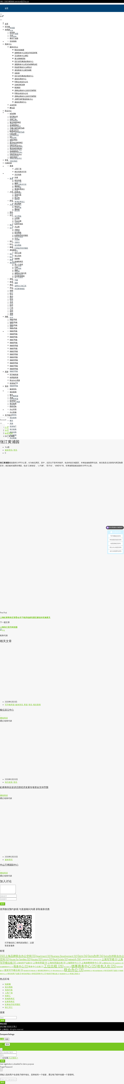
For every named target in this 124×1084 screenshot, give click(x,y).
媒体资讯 (13, 415)
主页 (7, 427)
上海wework (97, 960)
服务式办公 (14, 47)
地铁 (6, 331)
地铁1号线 (13, 319)
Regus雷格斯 (19, 50)
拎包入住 (106, 966)
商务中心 (8, 44)
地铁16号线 (14, 363)
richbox (17, 87)
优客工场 (13, 119)
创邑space (13, 161)
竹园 (16, 280)
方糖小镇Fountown (17, 128)
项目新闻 (13, 418)
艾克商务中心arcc (21, 56)
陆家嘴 (17, 259)
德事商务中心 (84, 966)
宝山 (11, 287)
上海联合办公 (108, 963)
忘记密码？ (13, 1058)
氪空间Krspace (15, 122)
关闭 (6, 1039)
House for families (20, 959)
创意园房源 (14, 399)
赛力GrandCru (20, 58)
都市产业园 (14, 38)
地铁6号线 (13, 337)
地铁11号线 (13, 348)
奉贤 (11, 282)
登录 (2, 1061)
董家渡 (17, 186)
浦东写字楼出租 (13, 970)
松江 (11, 293)
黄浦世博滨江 (20, 202)
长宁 (11, 228)
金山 (11, 296)
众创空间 (13, 105)
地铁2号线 (13, 322)
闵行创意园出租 (98, 970)
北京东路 (18, 174)
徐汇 (11, 254)
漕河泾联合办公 (58, 970)
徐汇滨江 (9, 1007)
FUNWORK (13, 138)
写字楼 (7, 15)
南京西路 (18, 216)
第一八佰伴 (19, 264)
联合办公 (8, 111)
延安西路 (18, 245)
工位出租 (53, 966)
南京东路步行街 (20, 184)
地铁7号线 (13, 340)
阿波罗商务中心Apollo (23, 67)
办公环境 (13, 409)
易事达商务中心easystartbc (25, 90)
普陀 (11, 279)
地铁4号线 (13, 328)
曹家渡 (17, 209)
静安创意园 (27, 974)
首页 (6, 8)
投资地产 (13, 426)
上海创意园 (40, 962)
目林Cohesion (20, 85)
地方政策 (13, 429)
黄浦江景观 (75, 974)
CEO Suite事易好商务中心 (24, 61)
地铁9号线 (13, 343)
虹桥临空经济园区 (21, 248)
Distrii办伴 (95, 956)
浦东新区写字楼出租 (30, 970)
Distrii (82, 956)
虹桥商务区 (88, 970)
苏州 (11, 299)
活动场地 (13, 36)
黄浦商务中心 (65, 974)
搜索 (2, 1021)
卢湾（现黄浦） (16, 192)
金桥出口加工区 (20, 286)
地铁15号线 (14, 360)
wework (13, 114)
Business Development (64, 956)
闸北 (11, 225)
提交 (2, 904)
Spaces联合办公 (16, 145)
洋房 (11, 31)
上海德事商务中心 (91, 962)
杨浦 (11, 260)
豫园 (16, 183)
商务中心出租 (35, 966)
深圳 (11, 311)
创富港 (17, 73)
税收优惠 (13, 432)
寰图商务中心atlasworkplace (26, 64)
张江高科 (18, 268)
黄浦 (11, 178)
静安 (11, 201)
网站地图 (3, 1024)
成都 (11, 314)
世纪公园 (18, 253)
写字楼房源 (14, 396)
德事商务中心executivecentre (26, 53)
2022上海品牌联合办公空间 (18, 956)
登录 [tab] (7, 1044)
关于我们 (8, 415)
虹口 (11, 257)
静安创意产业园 (14, 973)
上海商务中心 (73, 963)
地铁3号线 (13, 325)
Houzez (36, 959)
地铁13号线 (14, 371)
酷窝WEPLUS (14, 131)
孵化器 (12, 108)
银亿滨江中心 (7, 709)
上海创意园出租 (57, 962)
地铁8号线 (13, 334)
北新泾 (17, 242)
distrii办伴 (14, 116)
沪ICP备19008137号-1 (8, 1026)
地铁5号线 (13, 331)
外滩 (16, 177)
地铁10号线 (14, 345)
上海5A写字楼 (87, 960)
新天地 (17, 198)
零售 (6, 166)
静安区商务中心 (39, 973)
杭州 (11, 318)
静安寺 (17, 206)
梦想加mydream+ (16, 148)
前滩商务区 (19, 261)
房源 (6, 391)
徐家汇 (8, 996)
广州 (11, 308)
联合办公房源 (15, 380)
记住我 (5, 1058)
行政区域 (8, 173)
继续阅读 (4, 718)
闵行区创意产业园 (111, 970)
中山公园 (18, 221)
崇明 (11, 290)
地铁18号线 (14, 386)
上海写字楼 (109, 959)
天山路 (17, 227)
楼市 (11, 420)
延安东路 (18, 193)
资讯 (6, 410)
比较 (2, 1039)
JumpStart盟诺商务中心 (24, 99)
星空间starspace (16, 143)
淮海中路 (18, 195)
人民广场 (18, 169)
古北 (16, 251)
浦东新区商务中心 (45, 970)
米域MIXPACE (14, 125)
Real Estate (60, 959)
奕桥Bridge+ (14, 151)
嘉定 (11, 285)
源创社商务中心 (20, 79)
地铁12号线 (14, 351)
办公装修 (13, 438)
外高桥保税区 (20, 289)
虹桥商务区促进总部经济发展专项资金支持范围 (24, 787)
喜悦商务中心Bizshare (23, 70)
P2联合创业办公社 (21, 82)
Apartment (43, 956)
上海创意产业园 (24, 963)
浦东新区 (13, 250)
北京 (11, 302)
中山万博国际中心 (9, 864)
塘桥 (16, 283)
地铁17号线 (14, 366)
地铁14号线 (14, 357)
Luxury (47, 959)
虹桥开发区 (19, 224)
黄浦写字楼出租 (52, 974)
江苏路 (17, 218)
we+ (11, 137)
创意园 (7, 30)
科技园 (12, 28)
